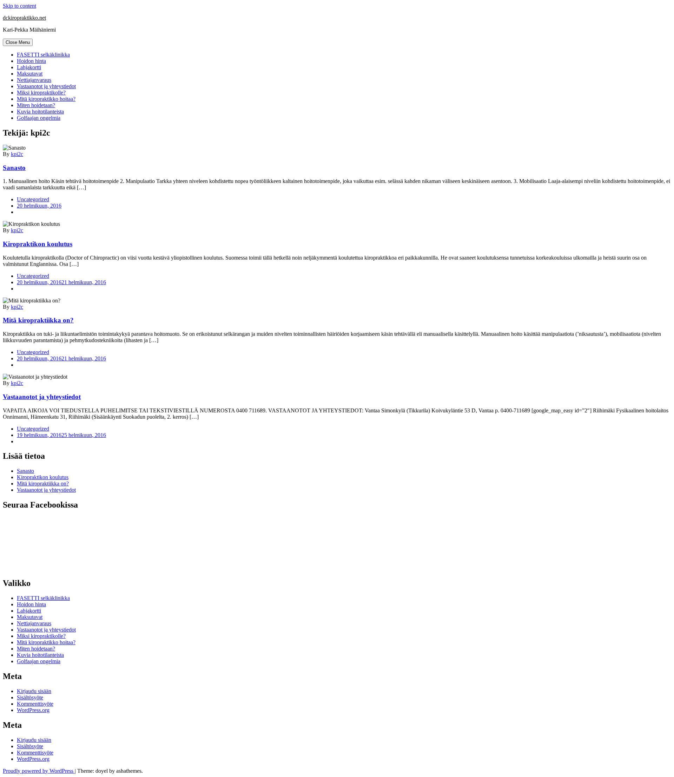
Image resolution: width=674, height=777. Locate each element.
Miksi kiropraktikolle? (41, 93)
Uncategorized (33, 199)
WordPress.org (33, 710)
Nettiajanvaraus (34, 80)
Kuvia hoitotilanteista (40, 112)
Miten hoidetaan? (36, 105)
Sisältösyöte (30, 697)
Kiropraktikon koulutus (37, 244)
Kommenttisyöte (35, 704)
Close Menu (18, 42)
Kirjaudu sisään (34, 691)
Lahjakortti (29, 67)
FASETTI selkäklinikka (43, 55)
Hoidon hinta (31, 61)
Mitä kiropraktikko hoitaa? (46, 99)
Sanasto (14, 167)
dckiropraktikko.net (24, 18)
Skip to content (19, 6)
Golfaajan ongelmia (38, 118)
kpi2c (17, 154)
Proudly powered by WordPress (39, 771)
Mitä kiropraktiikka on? (38, 320)
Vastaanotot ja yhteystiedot (46, 86)
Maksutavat (29, 74)
